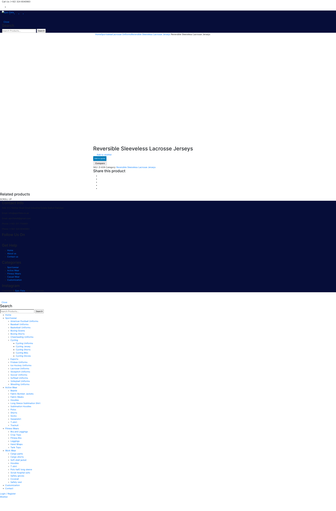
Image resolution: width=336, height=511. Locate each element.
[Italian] (321, 1)
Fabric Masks (17, 397)
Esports (14, 359)
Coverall (14, 479)
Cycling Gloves (23, 356)
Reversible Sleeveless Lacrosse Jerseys (150, 34)
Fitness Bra (15, 438)
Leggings (15, 441)
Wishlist (4, 496)
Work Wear (10, 450)
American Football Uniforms (24, 321)
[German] (318, 1)
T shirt (13, 466)
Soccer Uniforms (18, 374)
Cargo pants (16, 453)
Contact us (12, 256)
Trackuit (14, 425)
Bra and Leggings (19, 431)
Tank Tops (15, 447)
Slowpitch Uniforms (20, 371)
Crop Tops (15, 434)
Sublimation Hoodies (20, 406)
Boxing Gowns (17, 330)
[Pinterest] (99, 182)
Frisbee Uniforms (18, 362)
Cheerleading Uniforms (21, 337)
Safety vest (16, 482)
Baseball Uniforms (19, 324)
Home (98, 34)
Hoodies (14, 400)
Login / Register (8, 493)
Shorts (13, 412)
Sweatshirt (15, 419)
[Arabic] (306, 1)
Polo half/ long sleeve (21, 469)
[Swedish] (332, 1)
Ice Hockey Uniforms (20, 365)
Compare (100, 163)
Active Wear (13, 270)
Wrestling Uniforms (19, 384)
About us (11, 253)
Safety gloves (17, 475)
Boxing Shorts (17, 333)
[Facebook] (99, 175)
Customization (14, 280)
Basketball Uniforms (20, 327)
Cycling (14, 340)
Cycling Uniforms (24, 343)
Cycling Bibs (22, 352)
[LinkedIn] (99, 188)
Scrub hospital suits (20, 472)
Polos (13, 409)
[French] (315, 1)
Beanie (13, 390)
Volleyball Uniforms (20, 381)
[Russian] (327, 1)
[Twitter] (99, 179)
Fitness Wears (14, 273)
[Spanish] (330, 1)
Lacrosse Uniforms (122, 34)
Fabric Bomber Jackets (21, 393)
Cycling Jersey (23, 346)
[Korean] (324, 1)
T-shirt (13, 422)
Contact (9, 488)
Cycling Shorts (23, 349)
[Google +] (99, 185)
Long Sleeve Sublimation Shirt (25, 403)
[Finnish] (312, 1)
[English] (309, 1)
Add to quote (99, 158)
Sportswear (107, 34)
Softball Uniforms (19, 378)
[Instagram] (8, 7)
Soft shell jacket (18, 460)
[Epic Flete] (8, 12)
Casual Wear (13, 276)
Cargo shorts (17, 457)
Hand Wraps (16, 444)
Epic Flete (20, 290)
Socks (13, 416)
